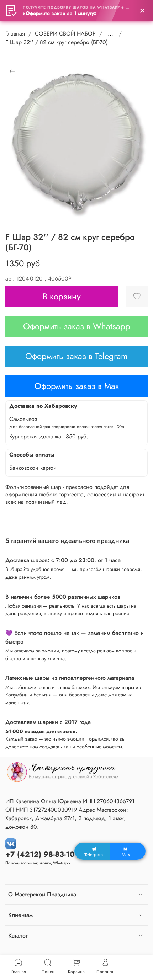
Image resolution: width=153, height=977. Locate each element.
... (110, 34)
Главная (15, 34)
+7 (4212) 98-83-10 (40, 854)
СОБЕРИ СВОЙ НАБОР (65, 34)
